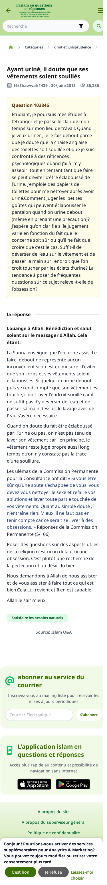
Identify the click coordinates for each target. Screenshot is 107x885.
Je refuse (53, 872)
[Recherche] (99, 26)
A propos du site (54, 811)
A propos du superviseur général (54, 822)
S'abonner (89, 714)
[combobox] (42, 26)
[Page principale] (11, 47)
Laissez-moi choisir (82, 875)
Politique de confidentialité (53, 832)
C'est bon (20, 872)
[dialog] (51, 861)
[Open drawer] (101, 11)
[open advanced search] (81, 26)
